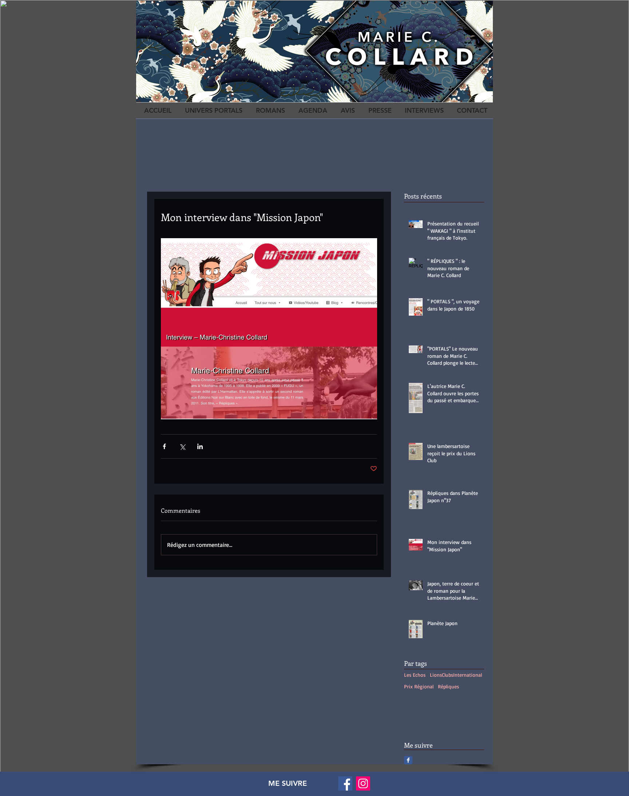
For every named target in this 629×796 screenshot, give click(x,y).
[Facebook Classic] (408, 760)
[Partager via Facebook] (164, 446)
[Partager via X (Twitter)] (182, 446)
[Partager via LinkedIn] (200, 446)
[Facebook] (345, 783)
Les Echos (415, 675)
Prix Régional (419, 686)
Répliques (448, 686)
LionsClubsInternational (456, 675)
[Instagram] (363, 783)
